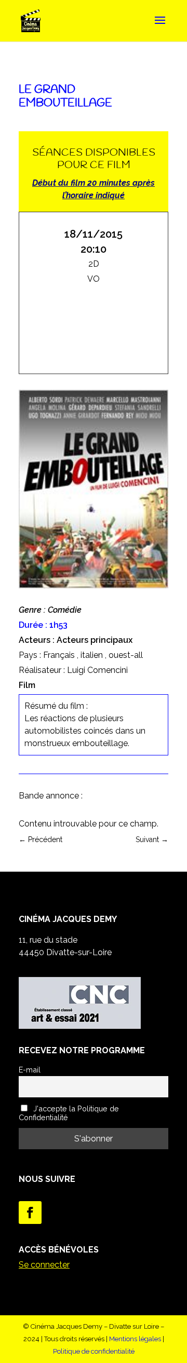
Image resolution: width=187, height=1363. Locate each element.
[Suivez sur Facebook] (30, 1212)
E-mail (30, 1069)
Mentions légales (135, 1339)
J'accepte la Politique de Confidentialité (69, 1113)
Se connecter (44, 1265)
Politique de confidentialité (94, 1351)
